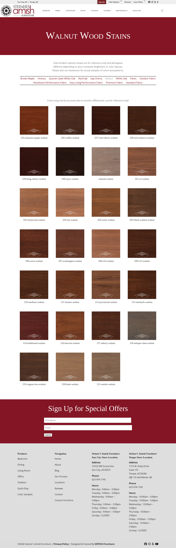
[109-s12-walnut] (142, 257)
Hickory (42, 79)
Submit (48, 435)
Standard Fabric (134, 83)
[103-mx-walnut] (70, 215)
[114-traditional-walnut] (34, 339)
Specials (102, 2)
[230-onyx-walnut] (70, 174)
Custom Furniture (64, 500)
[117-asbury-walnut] (106, 339)
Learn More (138, 2)
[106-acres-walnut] (34, 257)
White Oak (121, 79)
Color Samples (25, 494)
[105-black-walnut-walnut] (142, 215)
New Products (121, 10)
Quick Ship (137, 10)
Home (58, 458)
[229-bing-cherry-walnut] (34, 174)
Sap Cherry (96, 79)
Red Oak (82, 79)
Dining (57, 10)
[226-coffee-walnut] (70, 133)
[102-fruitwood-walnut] (34, 215)
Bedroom (46, 10)
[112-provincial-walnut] (106, 298)
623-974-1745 (99, 479)
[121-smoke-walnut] (106, 380)
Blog (57, 470)
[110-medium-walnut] (34, 298)
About (58, 464)
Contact (59, 494)
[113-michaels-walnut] (142, 298)
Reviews (128, 2)
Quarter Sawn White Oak (62, 79)
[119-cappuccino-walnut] (34, 380)
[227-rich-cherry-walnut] (106, 133)
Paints (133, 79)
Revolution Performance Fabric (50, 83)
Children (107, 10)
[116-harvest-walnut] (70, 339)
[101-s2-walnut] (142, 174)
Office (83, 10)
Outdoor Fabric (148, 79)
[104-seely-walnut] (106, 215)
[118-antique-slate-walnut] (142, 339)
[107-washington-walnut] (70, 257)
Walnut (109, 79)
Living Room (70, 10)
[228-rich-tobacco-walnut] (142, 133)
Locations (60, 482)
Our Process (61, 476)
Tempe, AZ (34, 2)
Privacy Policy (61, 544)
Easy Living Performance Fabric (86, 83)
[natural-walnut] (106, 174)
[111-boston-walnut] (70, 298)
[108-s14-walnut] (106, 257)
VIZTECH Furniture (105, 544)
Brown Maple (27, 79)
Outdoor (94, 10)
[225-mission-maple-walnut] (34, 133)
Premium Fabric (114, 83)
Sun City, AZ (22, 2)
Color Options (114, 2)
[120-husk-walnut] (70, 380)
